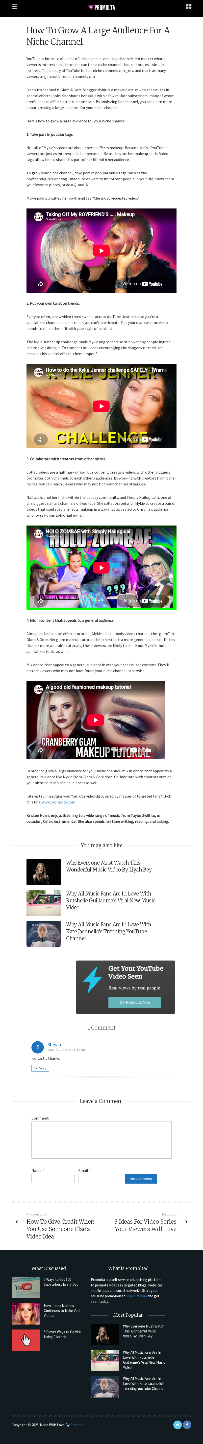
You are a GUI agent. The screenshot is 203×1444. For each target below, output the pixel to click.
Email (84, 1170)
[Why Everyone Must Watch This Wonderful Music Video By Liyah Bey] (105, 1334)
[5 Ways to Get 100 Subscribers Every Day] (26, 1287)
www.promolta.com (58, 802)
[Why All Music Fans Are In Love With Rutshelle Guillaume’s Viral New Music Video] (105, 1360)
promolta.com (136, 1296)
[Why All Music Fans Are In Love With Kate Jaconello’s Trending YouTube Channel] (105, 1387)
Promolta (77, 1424)
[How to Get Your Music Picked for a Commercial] (92, 979)
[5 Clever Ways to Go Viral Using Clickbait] (26, 1340)
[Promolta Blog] (101, 7)
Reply (42, 1068)
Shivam (55, 1044)
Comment (40, 1118)
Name (37, 1170)
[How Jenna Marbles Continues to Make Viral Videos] (26, 1314)
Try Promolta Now (135, 1002)
